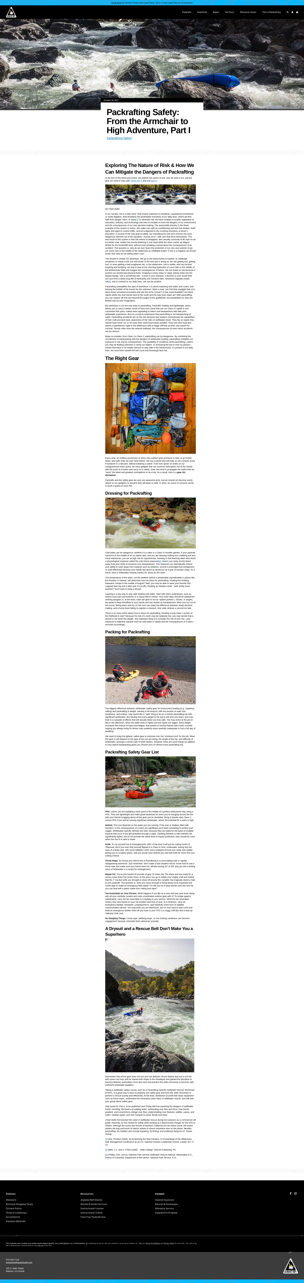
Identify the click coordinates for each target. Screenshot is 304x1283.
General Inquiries (164, 1199)
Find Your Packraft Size (93, 1216)
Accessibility (13, 1216)
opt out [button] (40, 1245)
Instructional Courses (92, 1208)
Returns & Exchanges (166, 1204)
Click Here (116, 2)
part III (154, 181)
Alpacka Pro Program (166, 1212)
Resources (87, 1193)
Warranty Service (164, 1208)
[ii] (110, 281)
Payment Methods (15, 1221)
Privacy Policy (14, 1208)
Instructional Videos (91, 1212)
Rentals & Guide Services (94, 1204)
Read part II (136, 181)
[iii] (159, 561)
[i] (137, 219)
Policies (11, 1193)
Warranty (11, 1199)
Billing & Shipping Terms (19, 1204)
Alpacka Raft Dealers (91, 1199)
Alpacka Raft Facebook (290, 1193)
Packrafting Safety (119, 138)
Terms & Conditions (16, 1212)
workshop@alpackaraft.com (19, 1262)
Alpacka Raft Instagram (295, 1193)
